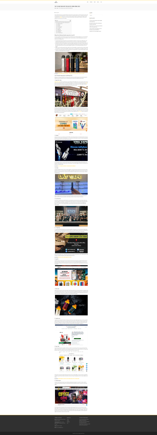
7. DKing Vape (59, 29)
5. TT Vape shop (59, 27)
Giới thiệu (68, 421)
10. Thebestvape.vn (60, 32)
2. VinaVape (58, 24)
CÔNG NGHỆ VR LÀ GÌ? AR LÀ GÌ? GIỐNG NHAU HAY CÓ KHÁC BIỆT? (68, 378)
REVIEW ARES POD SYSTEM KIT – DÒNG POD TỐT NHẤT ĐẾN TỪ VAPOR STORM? (71, 73)
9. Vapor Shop (59, 31)
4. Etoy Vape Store (59, 26)
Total (79, 433)
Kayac (61, 17)
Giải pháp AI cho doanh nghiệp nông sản (95, 31)
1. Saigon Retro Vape (59, 23)
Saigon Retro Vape (57, 81)
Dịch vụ (68, 419)
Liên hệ (68, 420)
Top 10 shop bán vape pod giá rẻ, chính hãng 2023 (63, 22)
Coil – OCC (79, 111)
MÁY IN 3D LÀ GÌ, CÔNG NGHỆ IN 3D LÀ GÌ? (64, 257)
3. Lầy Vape (58, 25)
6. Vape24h (58, 28)
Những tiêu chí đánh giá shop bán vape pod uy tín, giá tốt (63, 21)
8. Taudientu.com (59, 30)
